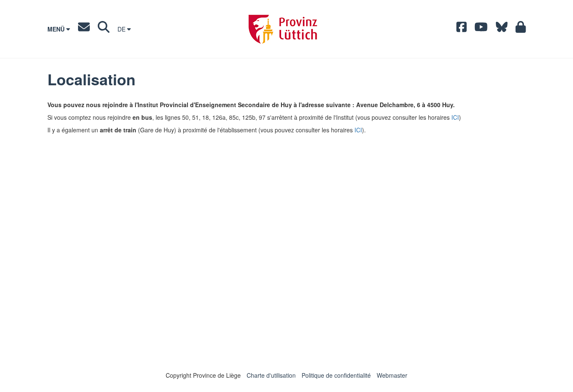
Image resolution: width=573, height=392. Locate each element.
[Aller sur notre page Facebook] (461, 29)
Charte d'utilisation (271, 375)
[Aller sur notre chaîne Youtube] (481, 29)
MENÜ (56, 29)
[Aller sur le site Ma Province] (521, 29)
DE (122, 29)
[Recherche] (103, 29)
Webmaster (392, 375)
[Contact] (84, 29)
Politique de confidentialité (336, 375)
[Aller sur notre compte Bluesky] (502, 29)
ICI (455, 117)
